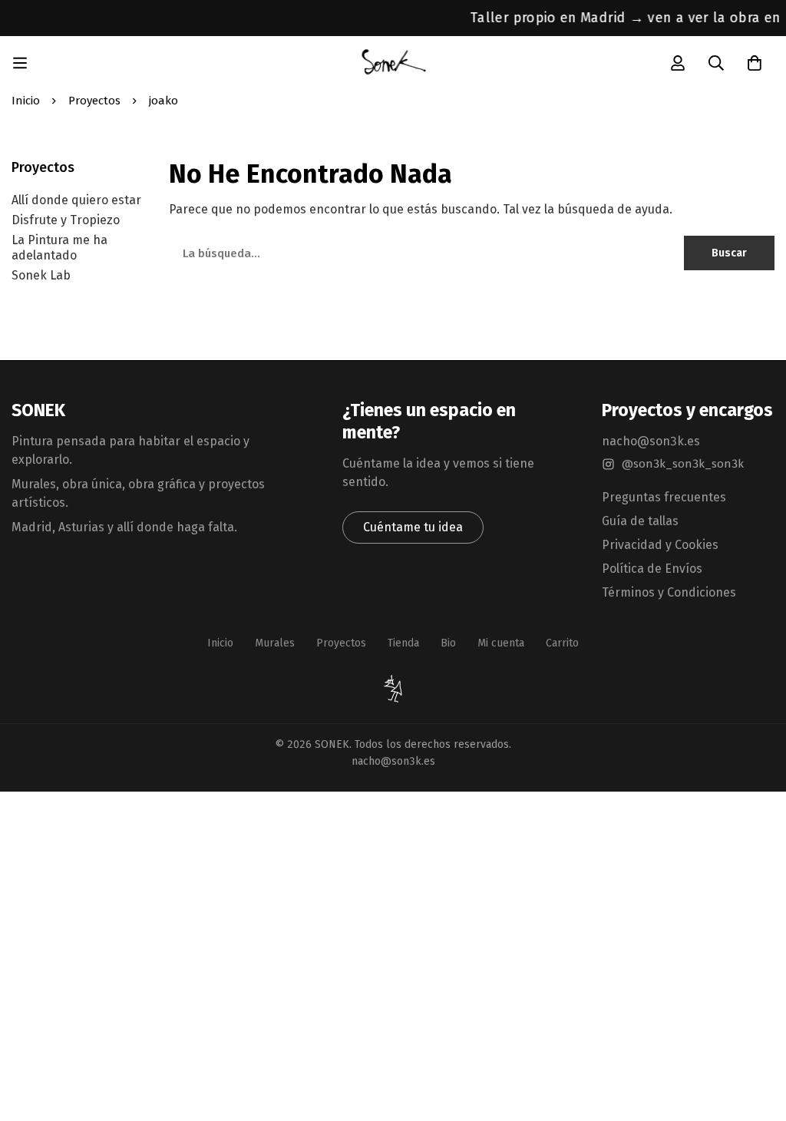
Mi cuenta (500, 643)
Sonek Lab (41, 275)
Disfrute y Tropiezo (66, 220)
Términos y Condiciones (669, 592)
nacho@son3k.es (651, 441)
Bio (448, 643)
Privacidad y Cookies (660, 544)
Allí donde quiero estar (76, 200)
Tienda (403, 643)
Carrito (562, 643)
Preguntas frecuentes (664, 497)
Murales (275, 643)
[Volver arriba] (393, 689)
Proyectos (94, 100)
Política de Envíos (652, 568)
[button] (413, 527)
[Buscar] (716, 63)
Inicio (26, 100)
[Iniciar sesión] (678, 63)
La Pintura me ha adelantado (59, 248)
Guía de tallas (640, 521)
